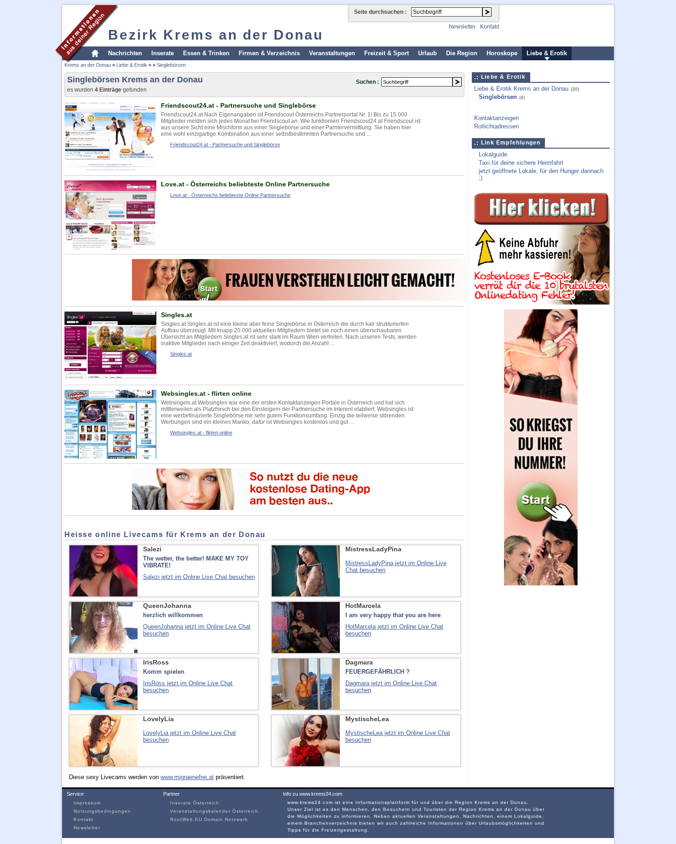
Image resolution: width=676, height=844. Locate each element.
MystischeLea (367, 719)
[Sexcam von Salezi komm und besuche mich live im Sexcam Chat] (103, 594)
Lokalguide (493, 154)
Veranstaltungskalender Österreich (214, 811)
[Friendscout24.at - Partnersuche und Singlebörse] (110, 168)
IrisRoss (156, 662)
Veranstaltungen (332, 53)
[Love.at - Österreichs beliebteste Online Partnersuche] (110, 247)
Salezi (152, 549)
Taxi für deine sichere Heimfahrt (521, 162)
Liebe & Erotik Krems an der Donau (521, 88)
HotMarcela (363, 605)
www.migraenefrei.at (187, 777)
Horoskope (502, 53)
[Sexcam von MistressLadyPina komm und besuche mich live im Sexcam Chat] (306, 594)
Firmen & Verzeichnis (269, 53)
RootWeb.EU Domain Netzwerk (209, 819)
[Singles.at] (110, 378)
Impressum (87, 802)
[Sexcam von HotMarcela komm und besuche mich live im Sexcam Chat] (306, 650)
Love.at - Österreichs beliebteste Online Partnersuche (245, 184)
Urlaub (427, 53)
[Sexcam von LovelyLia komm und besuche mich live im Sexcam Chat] (103, 764)
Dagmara (359, 662)
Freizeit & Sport (386, 53)
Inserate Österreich (194, 802)
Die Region (461, 53)
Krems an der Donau (87, 65)
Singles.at (176, 314)
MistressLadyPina (373, 549)
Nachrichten (125, 53)
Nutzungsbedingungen (102, 811)
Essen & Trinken (206, 53)
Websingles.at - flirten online (206, 393)
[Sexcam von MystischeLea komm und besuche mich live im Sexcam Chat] (306, 764)
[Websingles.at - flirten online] (110, 456)
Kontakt (489, 26)
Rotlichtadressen (496, 126)
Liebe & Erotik (547, 53)
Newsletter (462, 26)
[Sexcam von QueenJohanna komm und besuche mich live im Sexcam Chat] (103, 650)
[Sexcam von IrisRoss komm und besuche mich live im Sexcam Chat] (103, 707)
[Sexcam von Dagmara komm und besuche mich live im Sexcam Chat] (306, 707)
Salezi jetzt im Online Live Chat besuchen (199, 576)
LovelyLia (158, 719)
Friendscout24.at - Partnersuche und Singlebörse (238, 105)
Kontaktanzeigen (496, 118)
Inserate (162, 53)
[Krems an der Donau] (87, 61)
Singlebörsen (171, 65)
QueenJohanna (167, 605)
